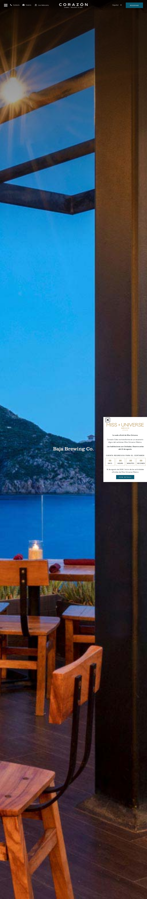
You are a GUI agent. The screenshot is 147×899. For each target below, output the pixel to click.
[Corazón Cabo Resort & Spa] (73, 6)
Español (115, 5)
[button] (5, 5)
